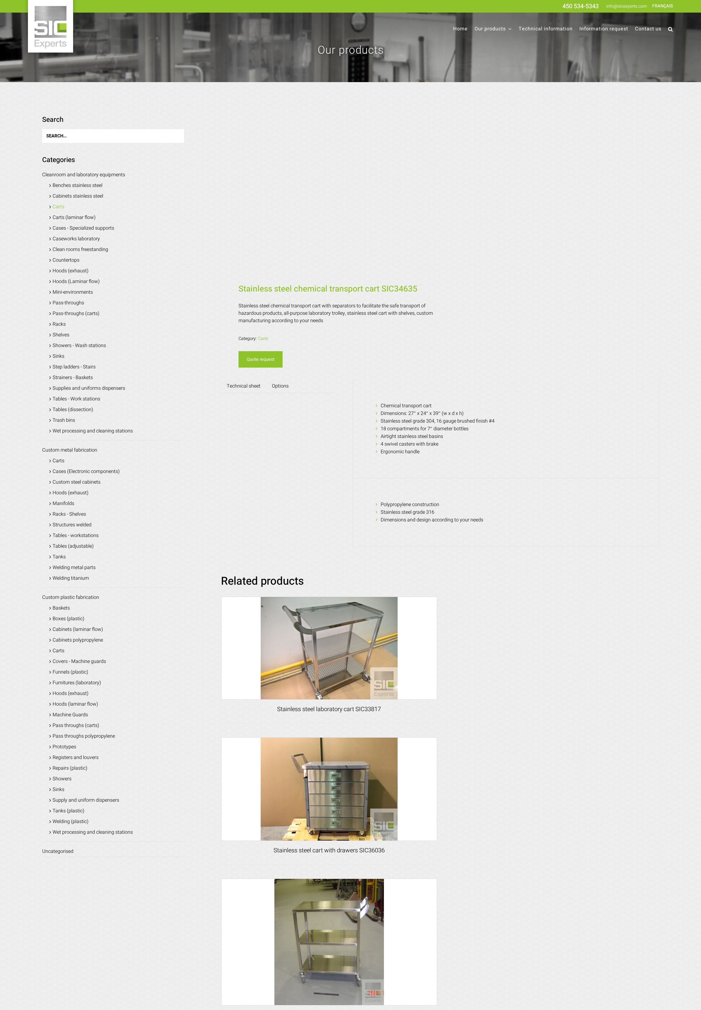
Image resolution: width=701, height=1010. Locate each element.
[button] (670, 29)
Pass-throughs (68, 303)
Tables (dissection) (73, 409)
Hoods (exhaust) (70, 271)
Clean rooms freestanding (80, 249)
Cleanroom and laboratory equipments (83, 174)
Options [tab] (280, 386)
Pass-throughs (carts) (76, 313)
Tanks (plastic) (68, 811)
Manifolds (63, 503)
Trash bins (64, 420)
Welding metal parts (74, 567)
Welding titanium (71, 578)
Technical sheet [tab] (243, 386)
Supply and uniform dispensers (86, 800)
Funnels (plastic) (70, 672)
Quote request (260, 359)
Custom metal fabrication (69, 450)
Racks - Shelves (69, 514)
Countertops (66, 260)
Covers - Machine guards (79, 661)
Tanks (59, 557)
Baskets (61, 608)
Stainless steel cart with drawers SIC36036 (329, 850)
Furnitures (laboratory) (77, 682)
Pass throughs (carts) (76, 725)
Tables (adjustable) (73, 546)
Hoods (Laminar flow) (76, 281)
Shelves (61, 335)
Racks (59, 324)
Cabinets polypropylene (78, 640)
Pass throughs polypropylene (84, 736)
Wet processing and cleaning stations (93, 431)
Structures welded (72, 525)
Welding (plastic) (70, 821)
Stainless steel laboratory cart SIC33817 (329, 709)
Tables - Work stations (76, 399)
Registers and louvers (76, 757)
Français (662, 6)
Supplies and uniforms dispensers (89, 388)
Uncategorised (57, 851)
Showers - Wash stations (79, 345)
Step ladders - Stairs (74, 367)
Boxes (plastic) (68, 618)
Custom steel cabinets (76, 482)
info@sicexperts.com (626, 6)
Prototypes (64, 747)
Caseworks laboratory (76, 239)
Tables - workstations (76, 535)
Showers (62, 779)
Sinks (58, 356)
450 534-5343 (580, 6)
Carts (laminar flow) (74, 217)
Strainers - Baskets (73, 377)
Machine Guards (70, 714)
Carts (263, 338)
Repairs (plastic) (70, 768)
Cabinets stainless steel (78, 196)
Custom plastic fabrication (70, 597)
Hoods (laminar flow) (75, 704)
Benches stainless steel (77, 185)
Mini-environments (73, 292)
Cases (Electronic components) (86, 471)
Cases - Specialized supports (83, 228)
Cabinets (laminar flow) (78, 629)
